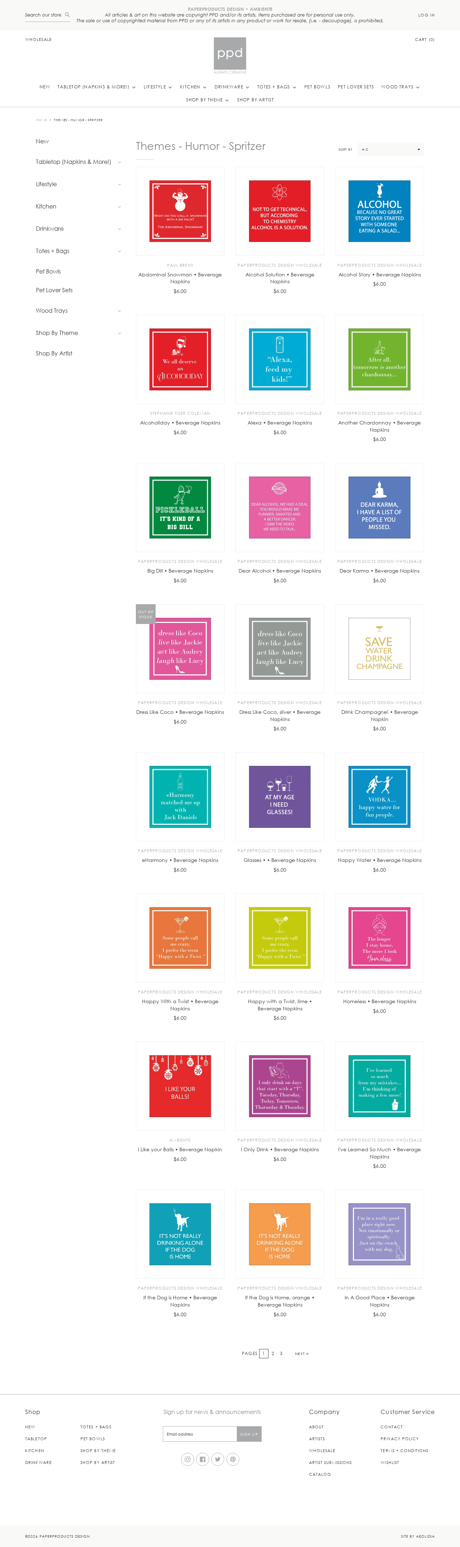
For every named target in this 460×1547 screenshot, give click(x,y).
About (316, 1427)
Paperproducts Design (65, 1536)
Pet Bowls (317, 86)
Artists (317, 1439)
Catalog (320, 1474)
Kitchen (191, 86)
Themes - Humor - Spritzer (78, 119)
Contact (392, 1427)
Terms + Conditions (404, 1450)
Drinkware (230, 86)
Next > (302, 1353)
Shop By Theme (205, 99)
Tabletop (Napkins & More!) (94, 86)
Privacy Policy (400, 1439)
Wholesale (38, 39)
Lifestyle (155, 86)
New (45, 86)
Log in (426, 15)
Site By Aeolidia (418, 1536)
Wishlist (390, 1462)
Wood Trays (398, 86)
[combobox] (45, 15)
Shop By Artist (255, 99)
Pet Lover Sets (356, 86)
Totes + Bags (274, 86)
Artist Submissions (330, 1462)
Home (41, 119)
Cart (425, 39)
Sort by (346, 149)
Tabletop (36, 1439)
